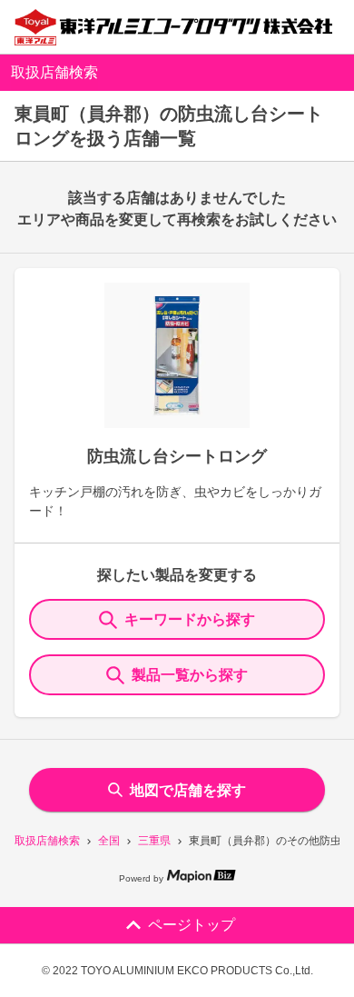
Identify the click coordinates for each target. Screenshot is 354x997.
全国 (109, 840)
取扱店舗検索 (47, 840)
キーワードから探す (189, 619)
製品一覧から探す (190, 675)
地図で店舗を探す (188, 790)
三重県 (154, 840)
